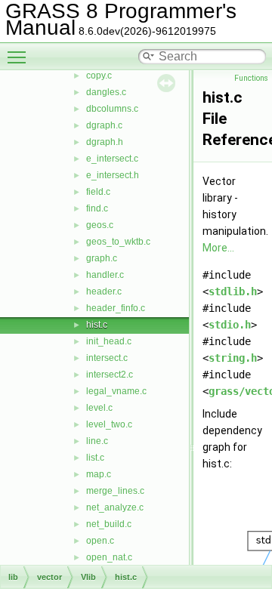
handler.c (105, 275)
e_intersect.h (112, 175)
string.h (233, 358)
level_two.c (109, 424)
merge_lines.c (115, 491)
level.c (99, 407)
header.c (104, 291)
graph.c (101, 258)
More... (218, 248)
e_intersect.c (112, 158)
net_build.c (108, 524)
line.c (97, 441)
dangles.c (106, 92)
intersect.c (107, 358)
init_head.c (108, 341)
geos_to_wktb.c (118, 241)
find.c (97, 208)
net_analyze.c (115, 507)
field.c (98, 192)
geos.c (99, 225)
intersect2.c (109, 374)
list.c (95, 457)
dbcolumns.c (112, 108)
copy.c (99, 75)
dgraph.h (104, 142)
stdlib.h (233, 291)
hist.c (96, 324)
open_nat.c (109, 557)
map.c (98, 474)
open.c (100, 540)
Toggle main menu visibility (19, 56)
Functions (251, 78)
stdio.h (230, 325)
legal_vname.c (116, 391)
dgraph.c (104, 125)
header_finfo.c (115, 308)
